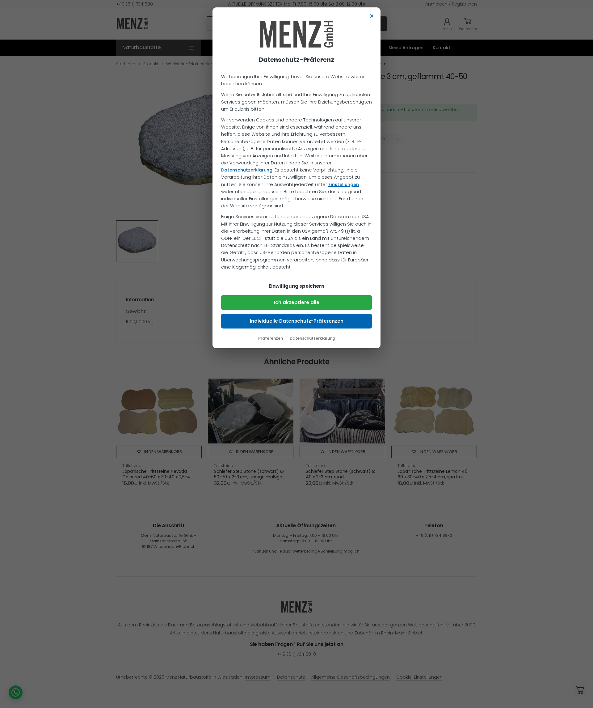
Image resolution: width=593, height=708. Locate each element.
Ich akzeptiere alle (296, 302)
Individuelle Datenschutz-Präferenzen (296, 321)
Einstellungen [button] (343, 184)
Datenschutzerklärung (246, 170)
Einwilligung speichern (296, 286)
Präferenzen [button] (270, 338)
